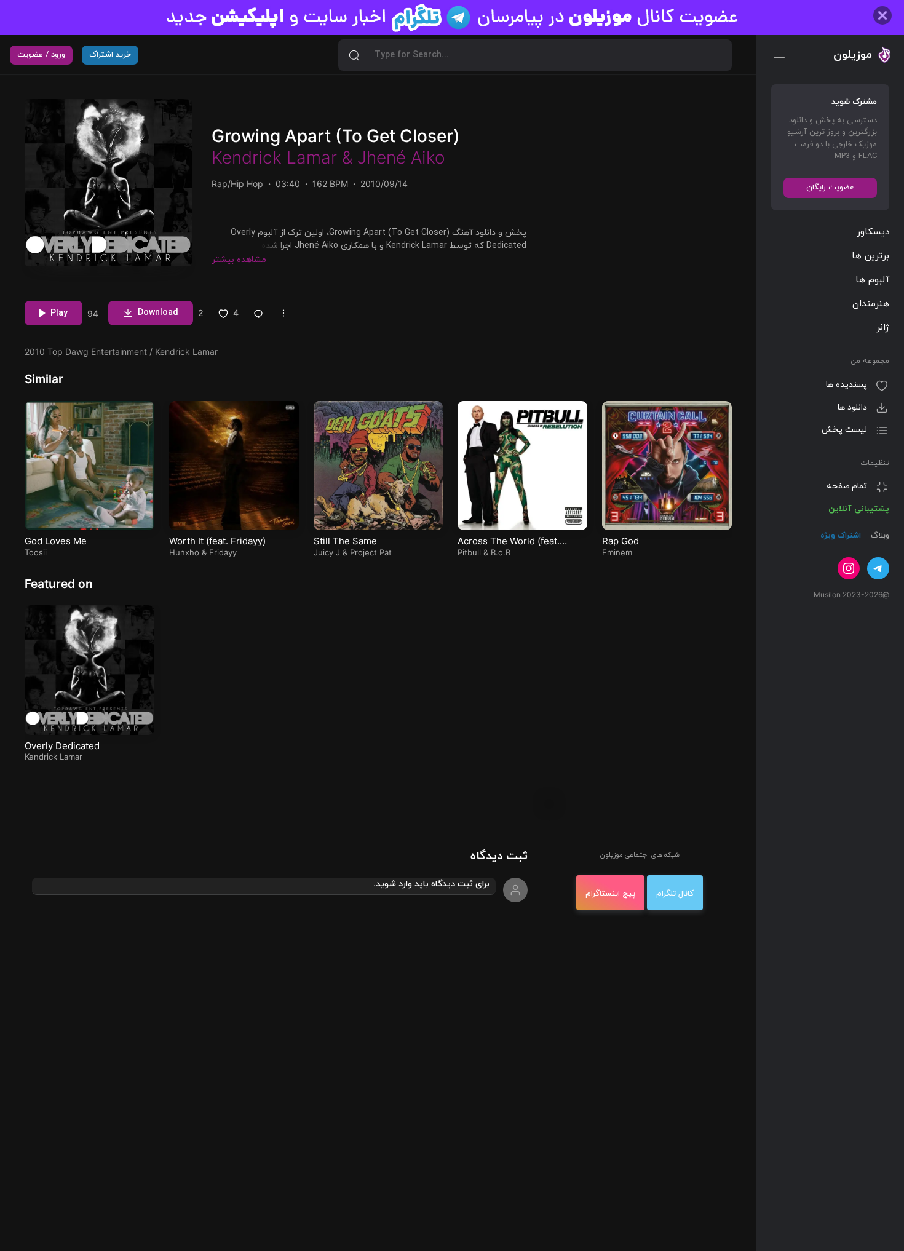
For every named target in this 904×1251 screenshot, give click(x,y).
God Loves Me (56, 541)
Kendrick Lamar (274, 157)
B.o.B (500, 552)
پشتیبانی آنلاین (858, 509)
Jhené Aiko (401, 157)
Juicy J (327, 552)
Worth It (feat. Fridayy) (217, 541)
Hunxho (184, 552)
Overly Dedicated (62, 746)
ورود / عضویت (41, 54)
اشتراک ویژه (840, 536)
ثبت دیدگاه (499, 856)
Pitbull (469, 552)
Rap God (620, 541)
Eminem (617, 552)
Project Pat (371, 552)
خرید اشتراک (110, 54)
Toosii (36, 552)
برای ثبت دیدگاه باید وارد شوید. (431, 884)
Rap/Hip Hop (237, 183)
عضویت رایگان (830, 187)
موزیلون (852, 55)
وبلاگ (878, 536)
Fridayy (223, 552)
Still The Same (345, 541)
